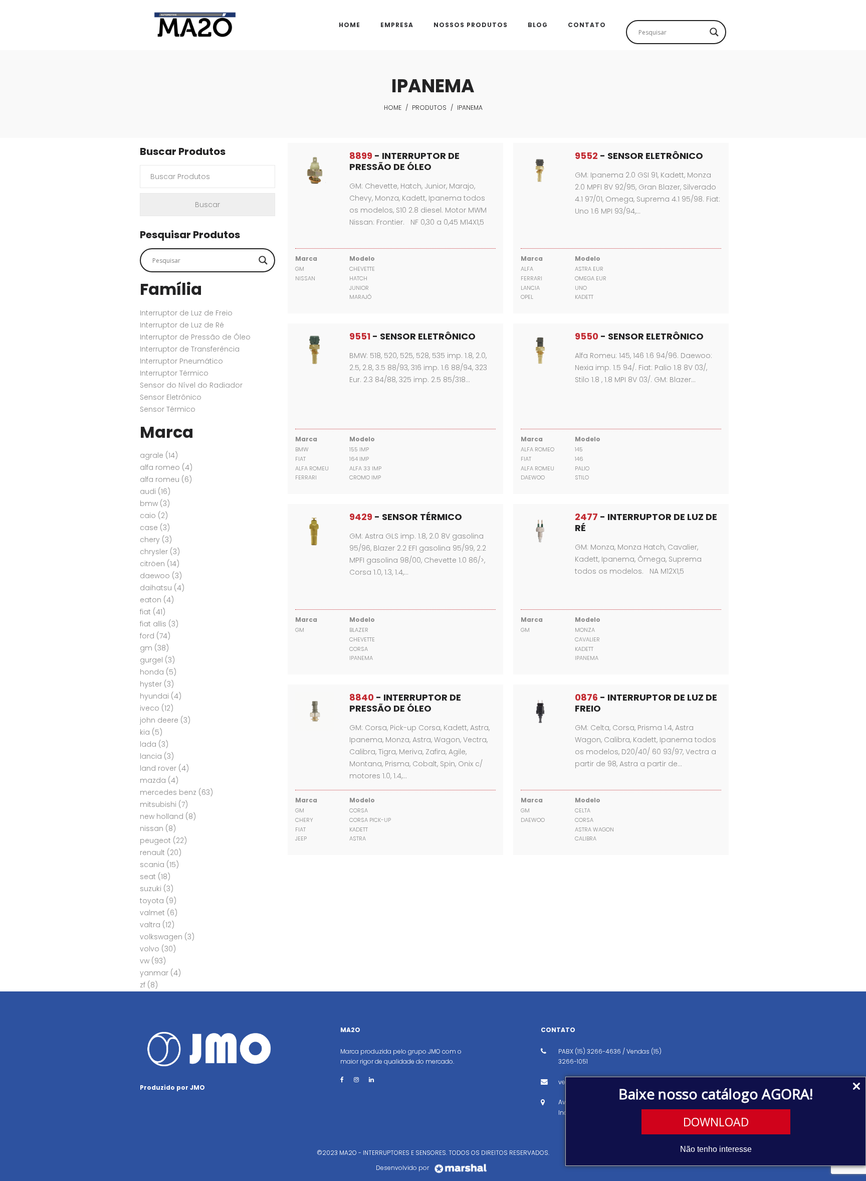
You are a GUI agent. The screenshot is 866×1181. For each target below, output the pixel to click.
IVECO (156, 708)
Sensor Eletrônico (170, 397)
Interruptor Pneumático (181, 361)
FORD (155, 636)
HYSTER (157, 684)
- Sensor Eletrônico (639, 155)
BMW (155, 503)
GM (154, 648)
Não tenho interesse (716, 1149)
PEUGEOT (163, 840)
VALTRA (157, 925)
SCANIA (159, 865)
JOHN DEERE (165, 720)
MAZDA (159, 780)
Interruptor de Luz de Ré (182, 325)
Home (392, 107)
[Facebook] (342, 1079)
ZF (149, 985)
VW (153, 961)
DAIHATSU (162, 588)
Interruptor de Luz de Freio (186, 313)
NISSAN (158, 828)
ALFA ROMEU (166, 479)
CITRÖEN (159, 564)
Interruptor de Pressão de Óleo (195, 337)
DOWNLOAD (716, 1122)
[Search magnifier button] (714, 32)
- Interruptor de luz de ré (646, 522)
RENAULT (160, 853)
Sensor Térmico (167, 409)
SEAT (155, 877)
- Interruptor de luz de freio (646, 703)
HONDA (158, 672)
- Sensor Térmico (405, 517)
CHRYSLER (160, 552)
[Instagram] (356, 1079)
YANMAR (160, 973)
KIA (151, 732)
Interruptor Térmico (174, 373)
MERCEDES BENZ (176, 792)
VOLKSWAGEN (167, 937)
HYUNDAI (160, 696)
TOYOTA (158, 901)
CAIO (154, 516)
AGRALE (159, 455)
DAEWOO (161, 576)
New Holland (168, 816)
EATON (157, 600)
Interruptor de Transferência (190, 349)
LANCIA (157, 756)
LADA (154, 744)
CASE (155, 528)
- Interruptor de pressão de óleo (405, 703)
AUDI (155, 491)
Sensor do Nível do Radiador (191, 385)
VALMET (158, 913)
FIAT (152, 612)
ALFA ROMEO (166, 467)
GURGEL (157, 660)
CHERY (156, 540)
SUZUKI (156, 889)
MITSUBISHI (164, 804)
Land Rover (164, 768)
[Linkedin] (371, 1079)
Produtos (429, 107)
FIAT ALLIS (159, 624)
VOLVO (158, 949)
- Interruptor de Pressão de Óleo (404, 161)
